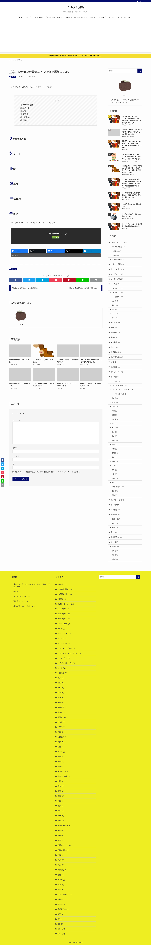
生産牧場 (115, 367)
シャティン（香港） (119, 385)
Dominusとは (27, 105)
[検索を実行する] (139, 71)
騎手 (114, 542)
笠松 (114, 474)
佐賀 (114, 411)
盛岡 (114, 465)
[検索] (140, 1)
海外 (115, 555)
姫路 (114, 432)
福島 (114, 470)
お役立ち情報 (117, 264)
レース (115, 284)
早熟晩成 (26, 117)
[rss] (137, 1)
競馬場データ (117, 500)
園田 (114, 423)
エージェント (117, 274)
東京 (115, 453)
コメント (16, 420)
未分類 (13, 76)
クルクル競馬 (75, 7)
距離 (24, 111)
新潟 (114, 444)
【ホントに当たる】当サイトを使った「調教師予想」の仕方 (31, 585)
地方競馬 (115, 342)
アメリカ (116, 381)
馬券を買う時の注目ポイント (24, 606)
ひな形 (15, 591)
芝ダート (26, 108)
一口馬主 (115, 322)
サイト (14, 464)
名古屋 (115, 419)
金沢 (114, 482)
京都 (115, 406)
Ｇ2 (115, 314)
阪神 (115, 491)
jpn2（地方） (117, 292)
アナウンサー (117, 269)
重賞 (115, 305)
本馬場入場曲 (117, 357)
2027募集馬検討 (118, 259)
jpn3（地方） (117, 297)
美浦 (115, 527)
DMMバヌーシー (119, 242)
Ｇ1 (114, 309)
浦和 (115, 461)
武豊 (113, 362)
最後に (25, 120)
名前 (15, 448)
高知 (114, 495)
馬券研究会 (116, 537)
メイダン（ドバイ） (119, 394)
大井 (115, 427)
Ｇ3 (115, 318)
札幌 (114, 449)
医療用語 (115, 332)
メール (15, 456)
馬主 (115, 532)
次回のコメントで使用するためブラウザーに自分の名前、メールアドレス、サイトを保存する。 (48, 472)
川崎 (115, 440)
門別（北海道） (118, 487)
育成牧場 (115, 510)
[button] (15, 280)
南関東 (116, 519)
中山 (115, 402)
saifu (20, 324)
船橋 (115, 478)
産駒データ (117, 372)
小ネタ (114, 347)
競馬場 (25, 114)
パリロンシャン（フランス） (122, 390)
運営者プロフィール (20, 601)
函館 (114, 415)
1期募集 (117, 251)
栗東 (115, 523)
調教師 (115, 514)
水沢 (114, 457)
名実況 (114, 337)
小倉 (114, 436)
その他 (115, 301)
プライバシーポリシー (21, 596)
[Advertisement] (75, 37)
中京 (115, 398)
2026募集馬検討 (118, 247)
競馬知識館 (116, 505)
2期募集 (117, 255)
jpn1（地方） (117, 288)
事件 (114, 327)
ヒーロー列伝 (117, 279)
